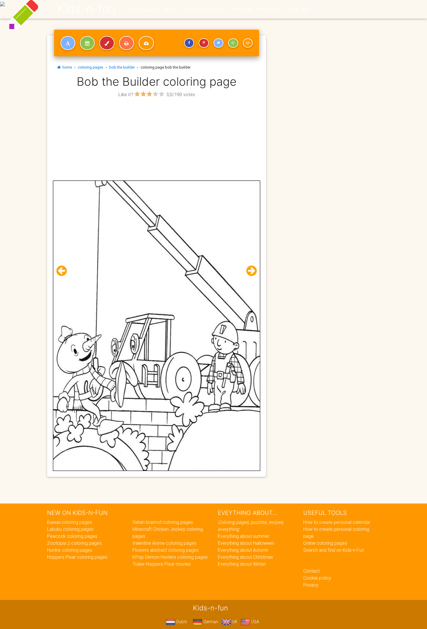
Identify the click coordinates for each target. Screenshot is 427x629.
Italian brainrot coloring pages (162, 522)
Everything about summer (243, 536)
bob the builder (122, 67)
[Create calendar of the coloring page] (87, 43)
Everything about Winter (242, 564)
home (66, 67)
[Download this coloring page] (146, 43)
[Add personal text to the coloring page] (67, 43)
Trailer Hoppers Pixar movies (161, 564)
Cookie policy (317, 578)
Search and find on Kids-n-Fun (333, 550)
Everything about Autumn (243, 550)
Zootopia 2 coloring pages (74, 543)
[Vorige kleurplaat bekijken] (63, 271)
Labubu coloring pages (70, 529)
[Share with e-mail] (248, 43)
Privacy (310, 585)
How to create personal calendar (336, 522)
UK (234, 621)
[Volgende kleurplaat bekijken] (249, 271)
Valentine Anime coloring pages (164, 543)
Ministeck (242, 9)
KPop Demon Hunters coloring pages (170, 557)
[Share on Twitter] (218, 43)
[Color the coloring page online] (106, 43)
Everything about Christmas (245, 557)
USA (254, 621)
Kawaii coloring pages (69, 522)
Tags (292, 9)
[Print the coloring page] (126, 43)
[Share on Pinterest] (204, 43)
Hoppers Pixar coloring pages (77, 557)
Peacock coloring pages (72, 536)
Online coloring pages (325, 543)
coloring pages (90, 67)
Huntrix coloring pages (69, 550)
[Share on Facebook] (189, 43)
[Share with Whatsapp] (233, 43)
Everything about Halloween (246, 543)
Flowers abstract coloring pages (165, 550)
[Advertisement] (156, 139)
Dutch (181, 621)
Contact (311, 571)
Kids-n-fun (86, 8)
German (210, 621)
